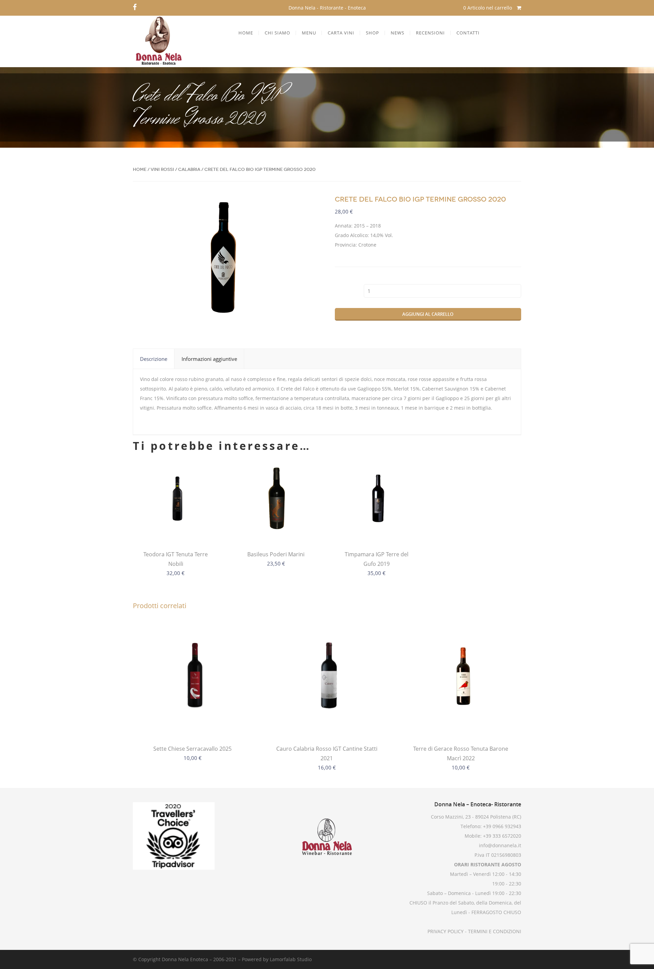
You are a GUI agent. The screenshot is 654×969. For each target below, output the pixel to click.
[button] (308, 206)
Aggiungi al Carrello (427, 314)
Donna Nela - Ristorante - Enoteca (327, 7)
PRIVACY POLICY (445, 931)
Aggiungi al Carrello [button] (376, 529)
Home (139, 169)
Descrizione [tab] (153, 358)
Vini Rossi (162, 169)
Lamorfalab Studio (291, 959)
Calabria (189, 169)
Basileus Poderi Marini (276, 554)
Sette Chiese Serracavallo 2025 (192, 748)
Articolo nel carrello (488, 7)
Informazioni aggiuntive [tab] (209, 358)
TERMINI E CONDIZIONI (494, 931)
